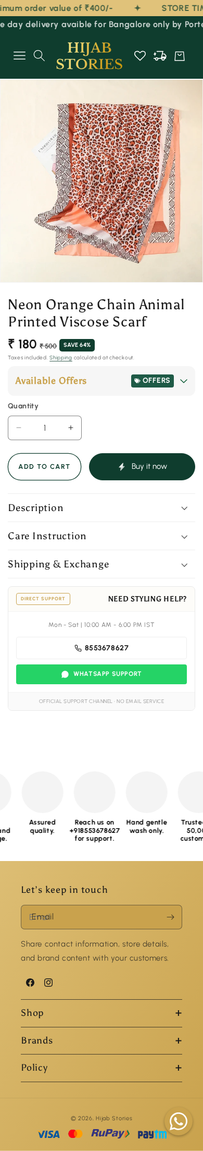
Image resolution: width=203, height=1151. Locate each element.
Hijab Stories (114, 1118)
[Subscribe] (170, 917)
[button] (19, 55)
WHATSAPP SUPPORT (107, 673)
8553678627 (107, 648)
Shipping (60, 357)
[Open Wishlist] (140, 55)
